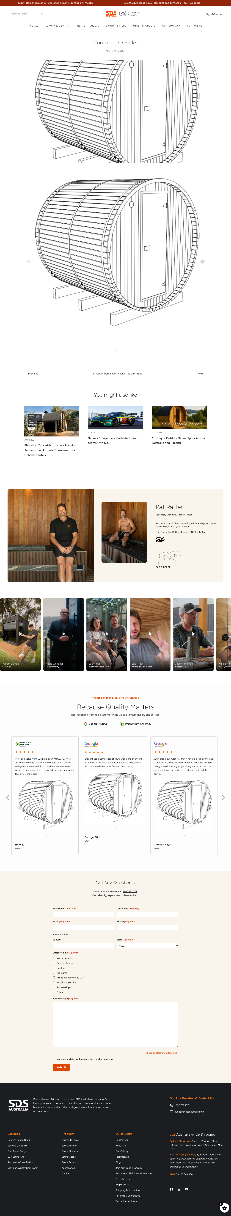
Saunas (33, 25)
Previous (33, 373)
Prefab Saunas (65, 958)
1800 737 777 (217, 13)
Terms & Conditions (126, 1201)
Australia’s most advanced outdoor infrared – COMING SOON (151, 3)
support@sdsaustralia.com (189, 1111)
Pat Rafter (169, 507)
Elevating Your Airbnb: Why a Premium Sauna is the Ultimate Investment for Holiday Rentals (50, 450)
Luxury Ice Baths (57, 25)
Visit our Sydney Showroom (23, 1167)
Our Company (171, 25)
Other (60, 992)
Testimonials (122, 1156)
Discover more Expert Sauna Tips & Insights (117, 373)
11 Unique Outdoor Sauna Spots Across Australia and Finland (178, 440)
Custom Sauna (65, 963)
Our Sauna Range (17, 1151)
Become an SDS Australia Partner (134, 1173)
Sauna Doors (69, 1162)
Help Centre (122, 1184)
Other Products (144, 25)
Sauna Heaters (116, 25)
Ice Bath (66, 1173)
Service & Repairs (17, 1145)
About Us (121, 1145)
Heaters (61, 968)
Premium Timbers (87, 25)
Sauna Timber (69, 1145)
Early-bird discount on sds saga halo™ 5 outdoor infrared (44, 3)
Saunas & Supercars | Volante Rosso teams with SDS (112, 440)
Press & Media (123, 1179)
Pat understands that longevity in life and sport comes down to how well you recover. (186, 525)
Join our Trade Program (129, 1167)
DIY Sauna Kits (16, 1156)
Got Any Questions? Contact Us (192, 1098)
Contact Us (195, 25)
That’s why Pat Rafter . (180, 532)
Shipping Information (128, 1190)
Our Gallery (122, 1151)
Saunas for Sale (70, 1139)
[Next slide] (202, 261)
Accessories (68, 1167)
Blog (118, 1162)
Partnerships (64, 987)
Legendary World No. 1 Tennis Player (174, 514)
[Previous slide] (28, 261)
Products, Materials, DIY (70, 977)
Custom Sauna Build (19, 1139)
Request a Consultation (20, 1162)
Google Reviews (98, 723)
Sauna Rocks (69, 1156)
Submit (61, 1067)
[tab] (114, 350)
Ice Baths (62, 972)
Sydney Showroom (180, 1141)
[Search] (42, 13)
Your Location (60, 934)
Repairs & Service (67, 982)
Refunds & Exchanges (128, 1195)
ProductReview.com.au (138, 723)
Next (200, 373)
